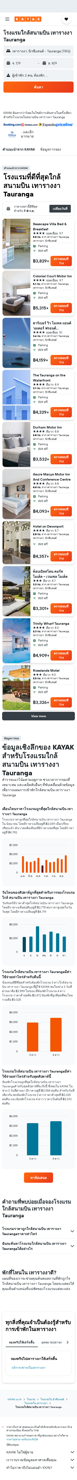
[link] (38, 1177)
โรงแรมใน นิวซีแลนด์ (52, 1399)
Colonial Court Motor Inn (52, 276)
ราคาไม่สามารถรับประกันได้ (22, 1439)
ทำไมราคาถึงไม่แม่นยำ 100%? (29, 1467)
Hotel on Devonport (48, 526)
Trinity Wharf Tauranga (51, 623)
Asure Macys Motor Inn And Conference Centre (52, 476)
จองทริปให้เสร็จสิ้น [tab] (21, 1342)
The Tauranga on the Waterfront (49, 377)
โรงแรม (31, 1399)
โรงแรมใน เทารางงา (35, 1403)
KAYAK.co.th (15, 1399)
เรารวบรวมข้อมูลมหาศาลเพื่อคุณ (31, 1460)
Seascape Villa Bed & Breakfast (50, 226)
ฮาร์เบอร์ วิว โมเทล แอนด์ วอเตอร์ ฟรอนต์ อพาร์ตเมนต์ (52, 326)
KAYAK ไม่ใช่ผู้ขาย (19, 1452)
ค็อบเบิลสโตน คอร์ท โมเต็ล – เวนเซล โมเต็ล (50, 574)
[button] (7, 19)
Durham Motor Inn (47, 427)
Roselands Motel (46, 670)
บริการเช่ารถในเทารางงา (28, 1368)
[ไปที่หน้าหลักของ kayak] (28, 19)
